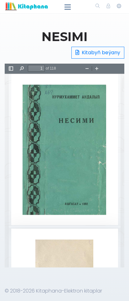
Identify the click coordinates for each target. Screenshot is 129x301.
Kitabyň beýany (100, 52)
